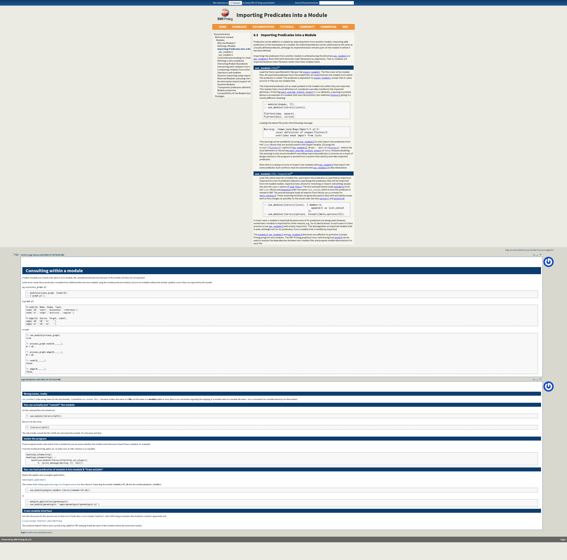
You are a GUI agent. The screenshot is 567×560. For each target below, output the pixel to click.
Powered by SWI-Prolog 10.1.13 (16, 539)
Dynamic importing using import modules (238, 75)
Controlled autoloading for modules (235, 57)
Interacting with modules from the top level (239, 66)
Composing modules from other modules (238, 69)
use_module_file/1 (90, 399)
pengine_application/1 (36, 479)
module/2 (263, 234)
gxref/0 (338, 237)
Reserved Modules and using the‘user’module (240, 78)
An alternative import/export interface (237, 81)
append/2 (286, 189)
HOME (222, 26)
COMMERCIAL (329, 26)
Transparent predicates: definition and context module (245, 87)
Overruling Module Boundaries (232, 63)
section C (324, 198)
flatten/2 (335, 94)
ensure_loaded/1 (311, 71)
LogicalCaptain (28, 379)
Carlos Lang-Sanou (30, 254)
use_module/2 (226, 54)
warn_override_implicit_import (297, 92)
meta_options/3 (267, 195)
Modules (220, 40)
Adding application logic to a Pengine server (57, 484)
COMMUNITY (307, 26)
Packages (219, 96)
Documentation (222, 34)
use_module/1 (226, 51)
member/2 (339, 186)
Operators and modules (229, 72)
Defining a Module (226, 45)
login (23, 532)
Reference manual (224, 37)
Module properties (226, 90)
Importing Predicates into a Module (236, 48)
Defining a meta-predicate (230, 60)
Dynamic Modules (226, 84)
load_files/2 (296, 186)
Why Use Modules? (226, 42)
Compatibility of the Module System (235, 93)
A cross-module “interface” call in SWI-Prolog (42, 521)
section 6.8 (339, 198)
